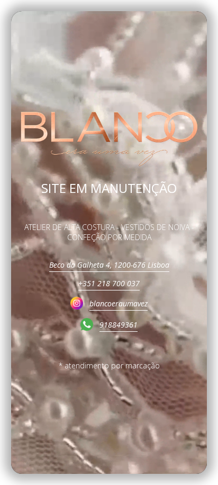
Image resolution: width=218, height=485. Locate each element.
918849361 (118, 325)
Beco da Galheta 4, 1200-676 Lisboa (109, 265)
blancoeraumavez (118, 303)
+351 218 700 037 (109, 283)
